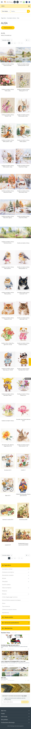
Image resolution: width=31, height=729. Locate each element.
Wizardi (4, 578)
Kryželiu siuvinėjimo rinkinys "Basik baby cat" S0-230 (8, 369)
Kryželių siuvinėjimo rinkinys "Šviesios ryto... (23, 394)
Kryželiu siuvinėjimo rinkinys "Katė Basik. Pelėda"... (8, 394)
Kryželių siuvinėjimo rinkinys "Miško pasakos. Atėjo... (8, 166)
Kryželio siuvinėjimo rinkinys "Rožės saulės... (8, 90)
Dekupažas (5, 581)
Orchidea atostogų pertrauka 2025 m (10, 645)
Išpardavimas (5, 612)
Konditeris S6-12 (7, 470)
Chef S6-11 (23, 470)
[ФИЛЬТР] (30, 364)
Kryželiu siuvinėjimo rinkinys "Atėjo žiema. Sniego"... (23, 166)
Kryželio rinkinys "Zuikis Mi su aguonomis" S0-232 (8, 344)
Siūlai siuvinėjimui (6, 587)
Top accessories (6, 606)
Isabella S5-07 (8, 545)
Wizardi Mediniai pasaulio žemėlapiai (11, 600)
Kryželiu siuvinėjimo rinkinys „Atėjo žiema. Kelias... (8, 191)
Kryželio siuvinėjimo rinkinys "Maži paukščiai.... (8, 293)
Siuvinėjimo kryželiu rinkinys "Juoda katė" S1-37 (23, 293)
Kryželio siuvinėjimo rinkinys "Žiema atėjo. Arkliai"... (23, 191)
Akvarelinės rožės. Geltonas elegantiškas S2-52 (8, 445)
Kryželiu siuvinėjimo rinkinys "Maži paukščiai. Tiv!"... (23, 267)
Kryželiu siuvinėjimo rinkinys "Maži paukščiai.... (8, 267)
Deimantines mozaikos (7, 575)
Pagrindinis (7, 565)
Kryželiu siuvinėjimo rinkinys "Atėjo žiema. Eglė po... (8, 217)
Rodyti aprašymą (8, 27)
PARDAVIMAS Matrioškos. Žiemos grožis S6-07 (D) (23, 495)
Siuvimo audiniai (6, 584)
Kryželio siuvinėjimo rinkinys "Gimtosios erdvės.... (8, 242)
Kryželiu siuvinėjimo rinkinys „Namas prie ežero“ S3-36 (23, 64)
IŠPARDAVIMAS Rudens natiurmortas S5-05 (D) (23, 544)
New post (3, 677)
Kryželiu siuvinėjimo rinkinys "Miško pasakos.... (23, 140)
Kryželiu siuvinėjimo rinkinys (23, 243)
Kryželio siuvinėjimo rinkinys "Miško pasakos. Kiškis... (23, 115)
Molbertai (4, 591)
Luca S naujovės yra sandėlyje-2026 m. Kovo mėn (13, 661)
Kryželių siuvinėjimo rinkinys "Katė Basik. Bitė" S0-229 (23, 369)
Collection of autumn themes (9, 609)
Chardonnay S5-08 (23, 519)
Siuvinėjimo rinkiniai (7, 569)
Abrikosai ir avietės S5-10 (8, 519)
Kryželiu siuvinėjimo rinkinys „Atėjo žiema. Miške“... (23, 217)
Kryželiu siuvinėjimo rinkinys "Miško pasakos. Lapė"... (8, 140)
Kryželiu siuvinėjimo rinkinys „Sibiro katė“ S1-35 (23, 318)
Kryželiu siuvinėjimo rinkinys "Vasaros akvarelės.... (8, 64)
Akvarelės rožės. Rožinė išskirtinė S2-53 (23, 420)
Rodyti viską (14, 632)
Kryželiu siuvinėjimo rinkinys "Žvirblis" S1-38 (8, 115)
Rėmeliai (4, 594)
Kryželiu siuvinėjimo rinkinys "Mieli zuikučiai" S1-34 (23, 445)
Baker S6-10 (7, 495)
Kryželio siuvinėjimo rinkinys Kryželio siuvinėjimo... (23, 344)
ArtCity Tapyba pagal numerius (9, 597)
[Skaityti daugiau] (4, 647)
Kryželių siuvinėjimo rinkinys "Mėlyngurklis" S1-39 (23, 90)
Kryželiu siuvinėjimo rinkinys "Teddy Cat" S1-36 (8, 318)
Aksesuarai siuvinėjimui (8, 572)
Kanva (3, 603)
